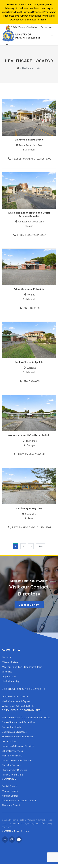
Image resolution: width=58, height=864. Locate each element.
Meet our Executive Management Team (22, 666)
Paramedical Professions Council (19, 800)
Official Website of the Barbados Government (31, 27)
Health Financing (10, 681)
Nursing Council (10, 795)
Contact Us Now (29, 604)
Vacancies (7, 671)
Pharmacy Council (11, 805)
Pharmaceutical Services (14, 769)
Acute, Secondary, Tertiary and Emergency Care (26, 717)
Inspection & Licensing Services (18, 746)
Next (40, 546)
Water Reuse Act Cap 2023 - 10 (18, 705)
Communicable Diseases (14, 731)
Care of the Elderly (11, 727)
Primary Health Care (12, 774)
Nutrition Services (11, 765)
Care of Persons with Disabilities (19, 722)
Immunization (9, 741)
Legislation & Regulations (23, 688)
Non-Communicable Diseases (17, 760)
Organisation (9, 676)
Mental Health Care (12, 755)
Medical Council (10, 791)
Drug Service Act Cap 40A (15, 696)
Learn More (39, 19)
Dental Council (9, 786)
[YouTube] (19, 839)
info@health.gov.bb (30, 823)
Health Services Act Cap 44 (16, 701)
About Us (6, 657)
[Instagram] (12, 839)
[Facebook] (5, 839)
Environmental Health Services (17, 736)
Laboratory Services (12, 750)
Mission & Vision (10, 662)
